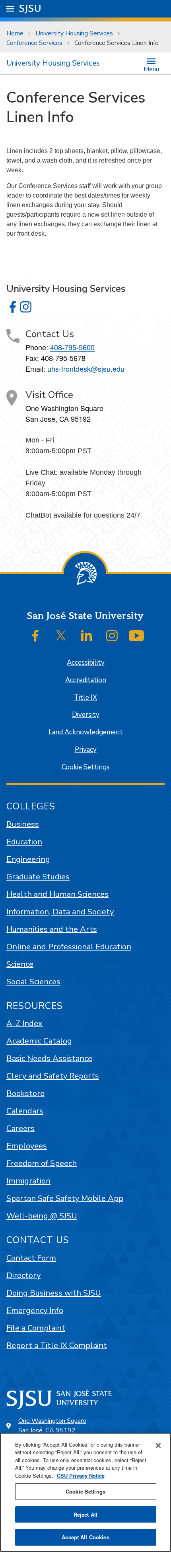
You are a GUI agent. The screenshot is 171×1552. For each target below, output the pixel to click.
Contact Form (31, 1258)
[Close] (158, 1445)
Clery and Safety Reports (52, 1076)
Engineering (28, 859)
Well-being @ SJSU (41, 1216)
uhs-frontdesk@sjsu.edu (85, 368)
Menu (151, 68)
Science (19, 964)
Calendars (24, 1111)
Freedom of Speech (41, 1163)
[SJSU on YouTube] (136, 635)
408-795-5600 (72, 347)
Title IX (85, 697)
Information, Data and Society (60, 911)
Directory (23, 1275)
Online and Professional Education (68, 946)
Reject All (85, 1514)
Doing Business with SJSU (53, 1293)
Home (14, 33)
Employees (26, 1146)
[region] (85, 1492)
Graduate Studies (38, 876)
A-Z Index (24, 1023)
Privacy (86, 749)
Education (24, 841)
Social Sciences (33, 981)
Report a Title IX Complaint (56, 1345)
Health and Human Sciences (57, 894)
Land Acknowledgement (86, 732)
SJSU (30, 8)
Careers (20, 1128)
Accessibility (86, 662)
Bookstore (25, 1093)
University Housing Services (74, 33)
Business (22, 824)
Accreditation (85, 680)
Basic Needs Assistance (49, 1058)
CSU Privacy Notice (81, 1475)
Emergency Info (34, 1310)
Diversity (85, 714)
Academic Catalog (39, 1041)
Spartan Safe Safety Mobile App (64, 1198)
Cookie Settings (86, 767)
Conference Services (34, 43)
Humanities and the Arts (51, 929)
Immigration (28, 1181)
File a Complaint (35, 1328)
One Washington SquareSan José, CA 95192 (52, 1425)
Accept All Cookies (85, 1537)
